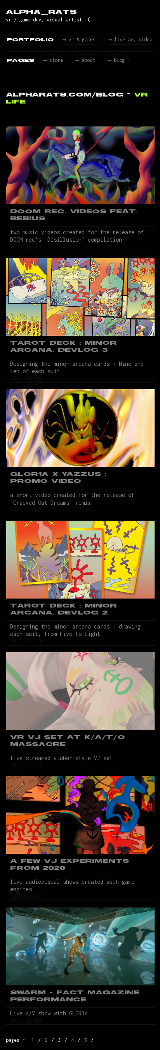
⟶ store (53, 60)
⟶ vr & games (79, 39)
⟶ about (85, 60)
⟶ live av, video (130, 39)
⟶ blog (116, 60)
